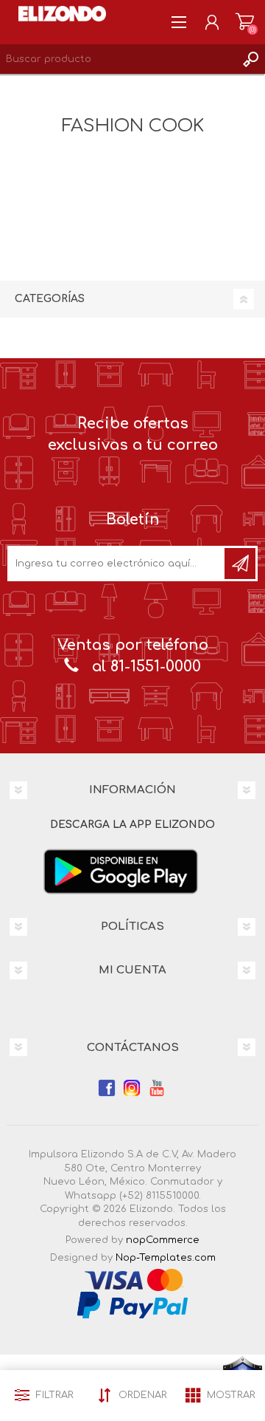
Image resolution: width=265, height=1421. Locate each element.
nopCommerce (162, 1240)
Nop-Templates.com (166, 1258)
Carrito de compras (244, 22)
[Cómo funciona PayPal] (132, 1304)
